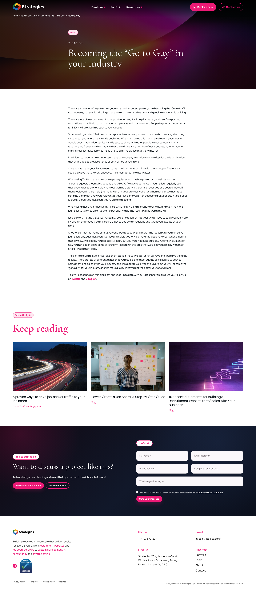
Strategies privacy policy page (210, 492)
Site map (62, 582)
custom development (50, 549)
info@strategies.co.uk (208, 538)
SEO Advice (33, 15)
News (23, 15)
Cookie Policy (49, 582)
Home (15, 15)
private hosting (41, 553)
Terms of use (34, 582)
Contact (201, 570)
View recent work (58, 485)
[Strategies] (28, 6)
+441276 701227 (147, 538)
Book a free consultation (28, 485)
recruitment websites (52, 545)
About (199, 565)
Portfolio (116, 7)
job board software (23, 549)
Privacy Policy (19, 582)
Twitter (76, 278)
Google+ (91, 278)
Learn (199, 560)
